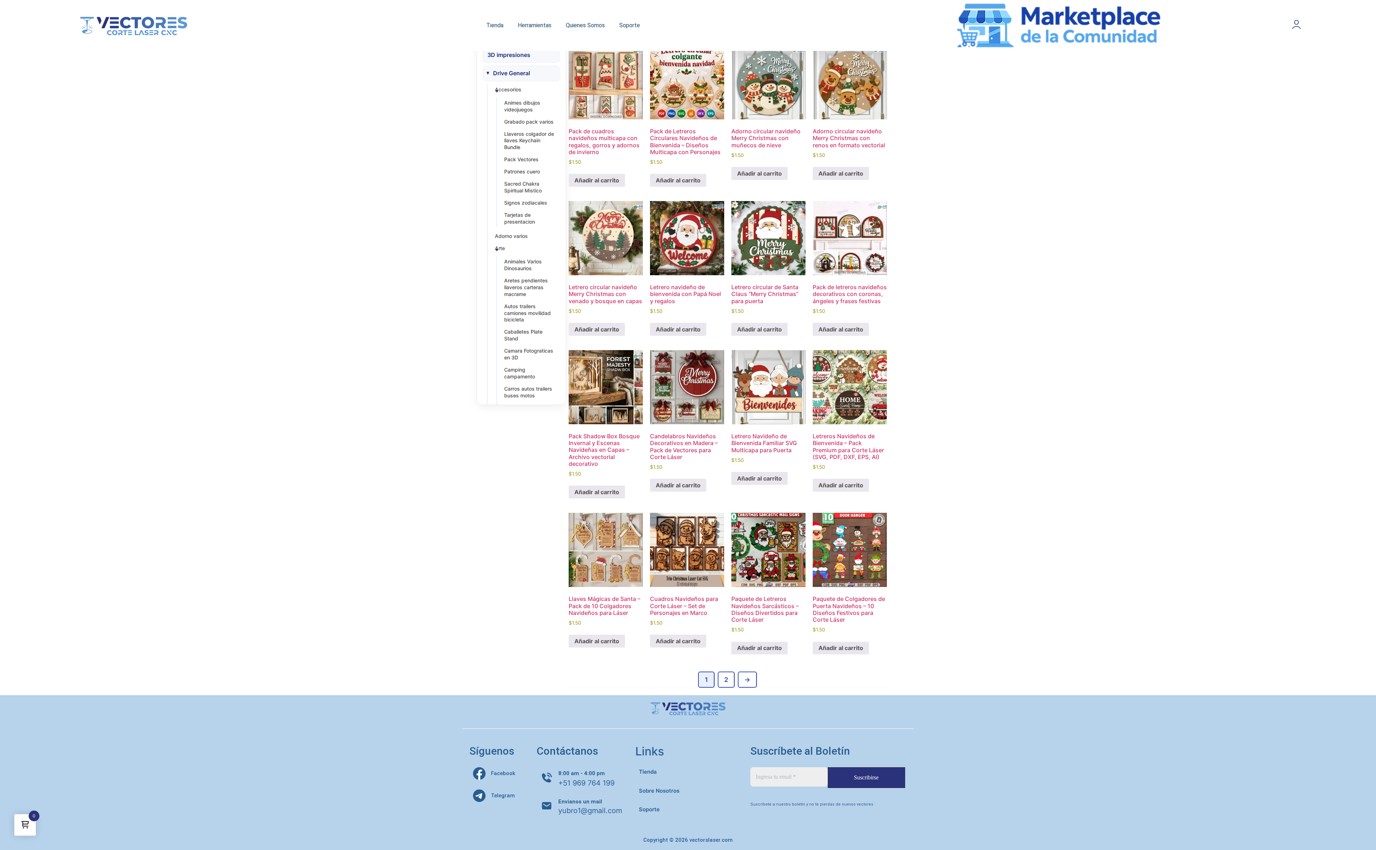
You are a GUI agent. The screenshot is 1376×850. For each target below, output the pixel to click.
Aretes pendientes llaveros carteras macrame (526, 287)
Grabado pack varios (529, 122)
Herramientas (534, 25)
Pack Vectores (521, 159)
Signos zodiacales (525, 203)
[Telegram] (479, 795)
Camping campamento (519, 373)
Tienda (494, 25)
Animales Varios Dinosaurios (523, 264)
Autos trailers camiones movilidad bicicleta (527, 313)
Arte (500, 248)
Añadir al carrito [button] (596, 180)
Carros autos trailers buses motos (528, 392)
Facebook (503, 773)
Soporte (629, 25)
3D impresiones (508, 54)
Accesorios (508, 89)
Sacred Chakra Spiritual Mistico (523, 187)
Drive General (511, 73)
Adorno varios (511, 236)
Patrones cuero (522, 171)
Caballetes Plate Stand (523, 335)
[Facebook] (479, 773)
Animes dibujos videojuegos (522, 106)
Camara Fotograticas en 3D (528, 354)
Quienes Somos (585, 25)
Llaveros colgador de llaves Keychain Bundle (529, 141)
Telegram (503, 795)
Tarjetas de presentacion (519, 218)
